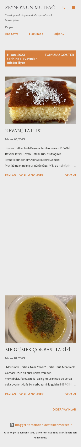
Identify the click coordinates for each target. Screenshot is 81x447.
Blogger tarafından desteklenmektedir (43, 425)
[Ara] (63, 7)
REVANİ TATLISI (23, 130)
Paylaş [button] (10, 175)
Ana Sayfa (11, 33)
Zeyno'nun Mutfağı (31, 7)
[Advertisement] (40, 237)
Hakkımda (36, 33)
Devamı (70, 175)
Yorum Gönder (31, 175)
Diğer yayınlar (64, 409)
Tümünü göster (59, 55)
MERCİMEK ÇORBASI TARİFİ (37, 349)
